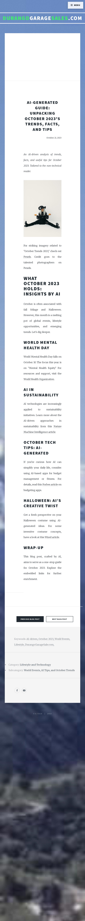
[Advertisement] (42, 59)
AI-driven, (32, 638)
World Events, (62, 638)
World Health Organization (39, 379)
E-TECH (38, 713)
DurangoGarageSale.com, (39, 644)
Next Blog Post (59, 619)
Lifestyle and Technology (35, 664)
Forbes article (50, 484)
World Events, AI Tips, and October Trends (49, 670)
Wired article (52, 537)
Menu (77, 5)
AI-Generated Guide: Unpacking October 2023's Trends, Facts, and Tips (42, 116)
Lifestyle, (19, 644)
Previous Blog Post (30, 619)
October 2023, (47, 638)
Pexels (27, 256)
